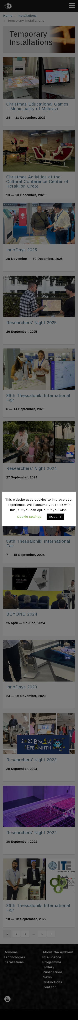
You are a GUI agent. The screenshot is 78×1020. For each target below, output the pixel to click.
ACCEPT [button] (55, 516)
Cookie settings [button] (29, 516)
